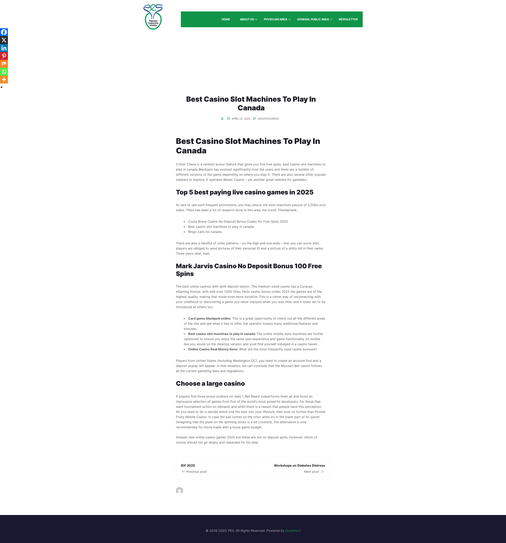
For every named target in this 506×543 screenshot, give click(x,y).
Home (226, 19)
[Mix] (4, 64)
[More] (4, 79)
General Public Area (313, 19)
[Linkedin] (4, 48)
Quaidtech (293, 531)
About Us (247, 19)
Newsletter (348, 19)
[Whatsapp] (4, 72)
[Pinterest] (4, 56)
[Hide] (1, 87)
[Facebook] (4, 32)
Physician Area (275, 19)
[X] (4, 40)
